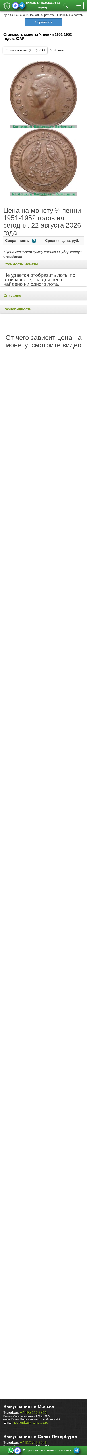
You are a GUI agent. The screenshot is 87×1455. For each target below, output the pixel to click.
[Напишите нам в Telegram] (22, 5)
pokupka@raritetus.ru (31, 1422)
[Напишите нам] (10, 1450)
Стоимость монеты (21, 264)
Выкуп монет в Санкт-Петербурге (40, 1436)
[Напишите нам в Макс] (15, 5)
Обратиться (43, 22)
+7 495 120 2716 (33, 1412)
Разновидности (17, 309)
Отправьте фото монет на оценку (43, 5)
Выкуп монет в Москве (28, 1406)
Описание (12, 295)
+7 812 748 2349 (33, 1442)
